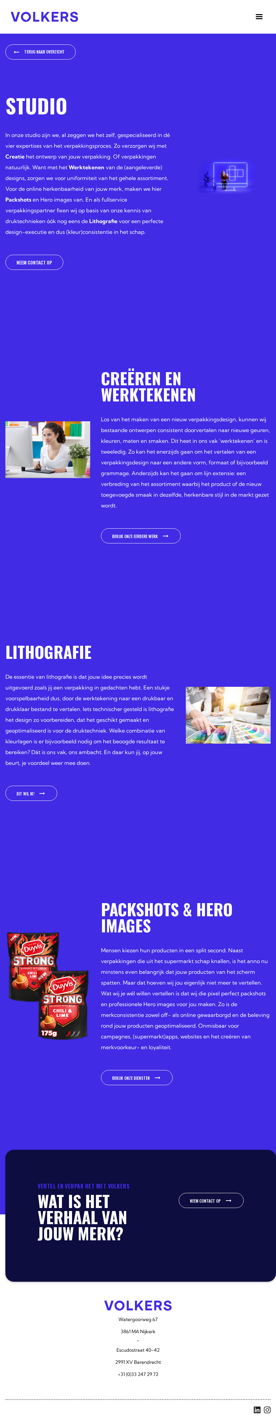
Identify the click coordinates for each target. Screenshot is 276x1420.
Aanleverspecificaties (25, 1409)
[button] (259, 16)
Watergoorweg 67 (138, 1319)
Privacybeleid (139, 1409)
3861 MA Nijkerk (138, 1331)
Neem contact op (34, 262)
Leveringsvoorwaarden (85, 1409)
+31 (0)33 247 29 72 (138, 1374)
